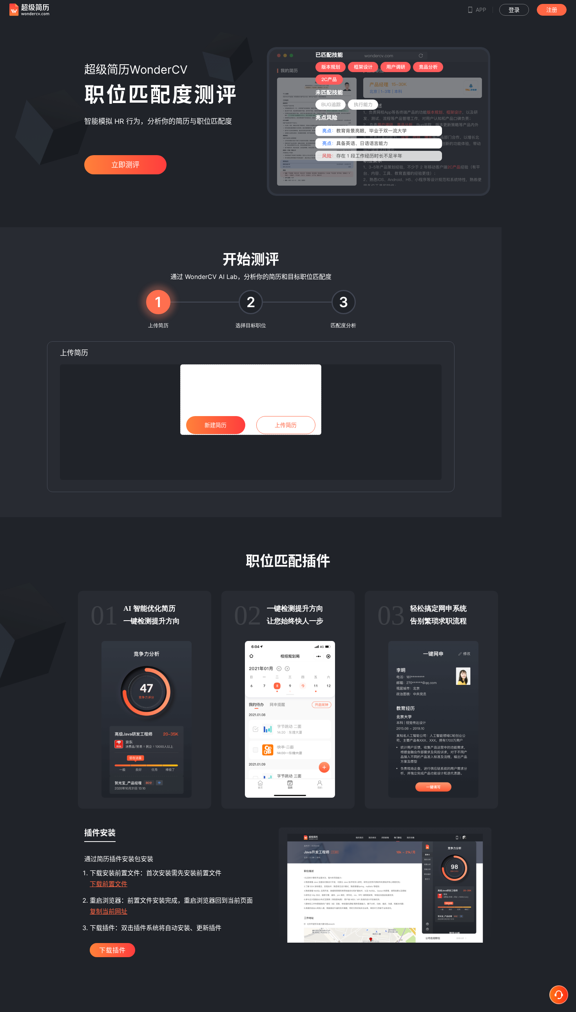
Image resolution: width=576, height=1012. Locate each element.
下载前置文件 (108, 884)
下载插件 (112, 950)
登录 (514, 9)
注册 (551, 9)
